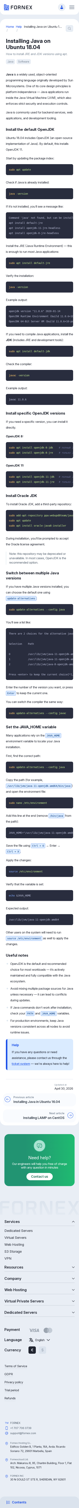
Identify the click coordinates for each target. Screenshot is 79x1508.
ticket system (21, 1064)
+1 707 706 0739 (20, 1428)
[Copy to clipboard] (69, 168)
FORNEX (15, 1422)
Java (10, 61)
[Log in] (61, 7)
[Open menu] (71, 7)
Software (23, 61)
